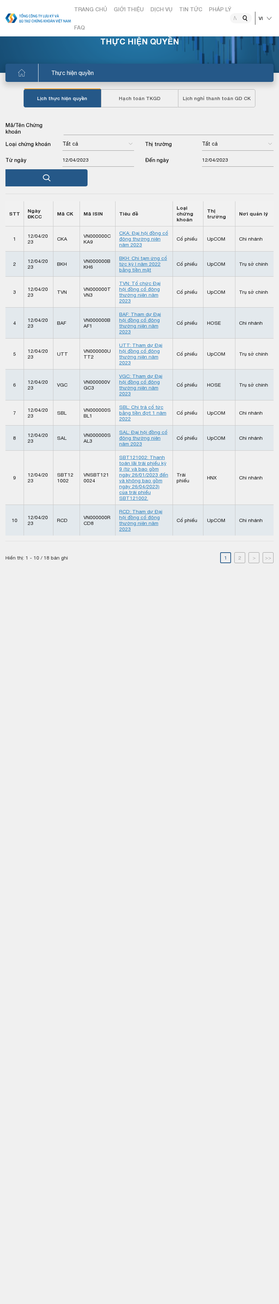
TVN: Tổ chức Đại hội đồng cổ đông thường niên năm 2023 (140, 292)
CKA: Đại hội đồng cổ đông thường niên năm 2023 (143, 239)
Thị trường (158, 144)
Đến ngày (157, 160)
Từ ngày (15, 160)
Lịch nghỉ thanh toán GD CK (217, 98)
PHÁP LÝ (220, 9)
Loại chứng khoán (27, 144)
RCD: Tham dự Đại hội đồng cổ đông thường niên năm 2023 (140, 520)
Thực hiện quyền (72, 73)
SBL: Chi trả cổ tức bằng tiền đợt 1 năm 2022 (142, 413)
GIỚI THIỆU (129, 9)
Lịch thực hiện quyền (62, 98)
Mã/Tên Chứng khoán (24, 128)
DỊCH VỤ (161, 9)
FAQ (79, 27)
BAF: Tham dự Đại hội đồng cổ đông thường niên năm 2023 (140, 323)
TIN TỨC (190, 9)
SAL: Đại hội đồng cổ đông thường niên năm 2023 (143, 438)
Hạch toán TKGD (140, 98)
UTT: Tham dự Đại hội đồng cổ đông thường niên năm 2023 (140, 353)
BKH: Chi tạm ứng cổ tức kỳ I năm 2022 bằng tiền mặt (143, 264)
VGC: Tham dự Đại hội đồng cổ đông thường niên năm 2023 (140, 384)
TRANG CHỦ (90, 9)
